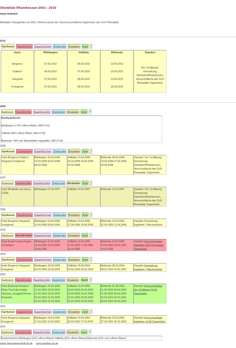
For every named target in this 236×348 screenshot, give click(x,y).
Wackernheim (154, 269)
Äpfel (85, 46)
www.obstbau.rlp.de (47, 343)
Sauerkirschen (43, 46)
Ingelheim (139, 245)
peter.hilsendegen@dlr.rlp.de (16, 343)
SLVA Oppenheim (155, 321)
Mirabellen (74, 46)
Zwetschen (60, 46)
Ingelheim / (140, 269)
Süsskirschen (24, 46)
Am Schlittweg (142, 289)
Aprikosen (7, 112)
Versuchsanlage (153, 241)
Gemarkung (151, 265)
